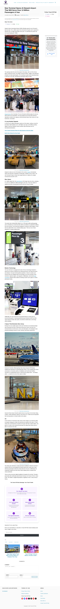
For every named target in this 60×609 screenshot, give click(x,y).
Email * (21, 575)
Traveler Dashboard (44, 593)
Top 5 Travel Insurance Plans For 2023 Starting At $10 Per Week (19, 130)
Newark (29, 172)
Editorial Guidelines (25, 593)
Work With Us (43, 600)
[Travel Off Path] (6, 2)
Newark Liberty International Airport (24, 70)
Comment (7, 564)
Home (41, 591)
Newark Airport (8, 114)
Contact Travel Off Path (44, 603)
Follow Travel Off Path (52, 54)
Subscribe (21, 535)
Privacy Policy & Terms (25, 591)
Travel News (42, 598)
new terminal (19, 181)
